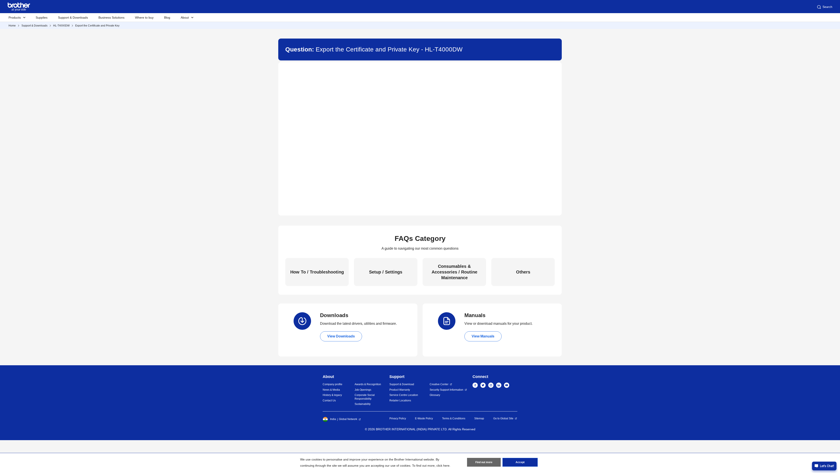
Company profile (332, 384)
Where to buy (144, 17)
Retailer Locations (400, 400)
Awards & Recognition (368, 384)
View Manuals (483, 336)
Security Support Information (446, 389)
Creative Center (439, 384)
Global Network (348, 419)
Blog (167, 17)
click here (443, 465)
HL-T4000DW (61, 25)
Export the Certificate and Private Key (97, 25)
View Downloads (341, 336)
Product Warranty (399, 389)
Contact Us (329, 400)
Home (12, 25)
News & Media (331, 389)
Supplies (41, 17)
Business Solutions (111, 17)
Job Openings (363, 389)
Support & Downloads (73, 17)
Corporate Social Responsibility (365, 397)
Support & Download (401, 384)
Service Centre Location (403, 395)
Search (827, 7)
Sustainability (363, 404)
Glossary (435, 395)
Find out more (483, 462)
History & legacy (332, 395)
